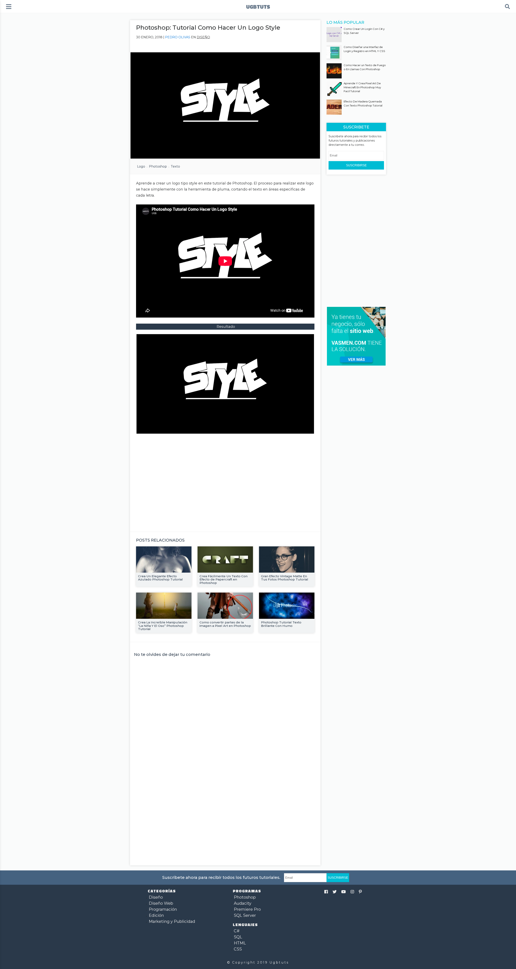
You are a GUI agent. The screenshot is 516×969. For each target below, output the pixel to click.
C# (237, 930)
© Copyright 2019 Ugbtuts (258, 962)
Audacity (242, 903)
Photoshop (158, 166)
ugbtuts (258, 6)
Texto (175, 166)
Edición (156, 915)
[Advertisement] (225, 480)
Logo (141, 166)
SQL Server (245, 915)
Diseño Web (161, 903)
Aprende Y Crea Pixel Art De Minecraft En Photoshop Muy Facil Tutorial (362, 87)
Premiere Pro (247, 909)
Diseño (203, 37)
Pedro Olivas (177, 37)
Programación (163, 909)
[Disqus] (225, 710)
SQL (238, 937)
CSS (238, 949)
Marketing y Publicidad (172, 921)
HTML (240, 943)
